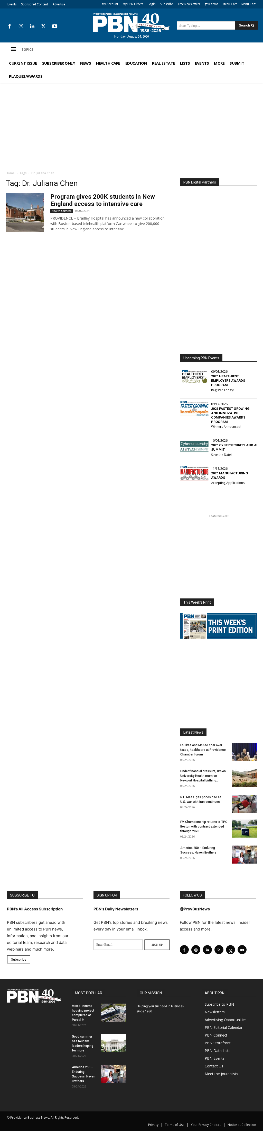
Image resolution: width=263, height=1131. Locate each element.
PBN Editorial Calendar (223, 1027)
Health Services (62, 211)
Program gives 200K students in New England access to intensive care (102, 200)
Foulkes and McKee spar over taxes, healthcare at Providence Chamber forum (203, 749)
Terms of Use (174, 1125)
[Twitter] (43, 26)
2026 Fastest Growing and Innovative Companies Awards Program (230, 415)
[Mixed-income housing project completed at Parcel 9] (113, 1013)
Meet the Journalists (221, 1073)
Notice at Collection (242, 1125)
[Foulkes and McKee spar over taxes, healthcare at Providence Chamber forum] (244, 752)
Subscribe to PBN (219, 1004)
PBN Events (214, 1058)
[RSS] (218, 949)
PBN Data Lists (217, 1050)
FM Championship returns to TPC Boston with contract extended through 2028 (203, 826)
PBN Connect (216, 1035)
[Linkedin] (32, 26)
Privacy (153, 1125)
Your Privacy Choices (206, 1125)
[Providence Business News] (131, 22)
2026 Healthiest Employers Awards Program (228, 380)
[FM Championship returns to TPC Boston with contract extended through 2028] (244, 829)
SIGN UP (157, 944)
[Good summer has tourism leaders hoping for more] (113, 1043)
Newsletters (215, 1012)
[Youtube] (54, 26)
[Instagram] (20, 26)
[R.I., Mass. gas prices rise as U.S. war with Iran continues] (244, 804)
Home (10, 173)
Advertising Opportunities (226, 1019)
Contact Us (214, 1066)
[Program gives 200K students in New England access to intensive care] (25, 212)
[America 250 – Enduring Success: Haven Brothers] (244, 855)
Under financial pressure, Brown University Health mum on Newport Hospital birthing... (203, 775)
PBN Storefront (218, 1042)
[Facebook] (9, 26)
